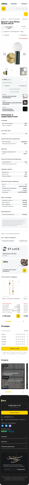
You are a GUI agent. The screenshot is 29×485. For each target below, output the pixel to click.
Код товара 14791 (9, 27)
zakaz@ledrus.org (8, 417)
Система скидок (14, 91)
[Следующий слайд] (24, 54)
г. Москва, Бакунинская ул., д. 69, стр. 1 (15, 419)
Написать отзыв (14, 348)
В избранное (23, 35)
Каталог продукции (13, 19)
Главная (3, 19)
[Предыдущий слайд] (4, 54)
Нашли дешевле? (7, 82)
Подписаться (21, 469)
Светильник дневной (8, 240)
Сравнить (6, 35)
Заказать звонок (14, 412)
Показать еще (23, 240)
